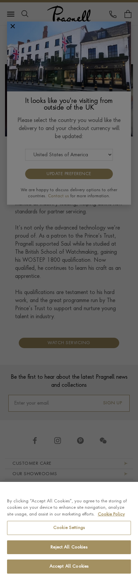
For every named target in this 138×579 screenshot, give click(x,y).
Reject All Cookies (69, 547)
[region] (69, 530)
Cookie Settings (69, 528)
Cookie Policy (111, 514)
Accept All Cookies (69, 566)
